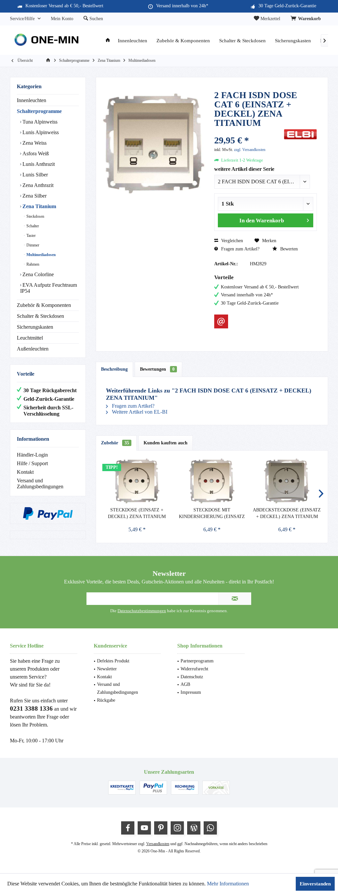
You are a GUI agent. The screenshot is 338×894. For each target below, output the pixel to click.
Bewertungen (157, 369)
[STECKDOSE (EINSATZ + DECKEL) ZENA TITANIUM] (137, 480)
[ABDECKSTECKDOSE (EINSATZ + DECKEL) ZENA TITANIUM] (287, 480)
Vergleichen (231, 240)
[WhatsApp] (210, 828)
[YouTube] (144, 828)
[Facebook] (127, 828)
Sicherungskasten (35, 327)
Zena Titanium (38, 206)
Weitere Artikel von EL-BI (139, 412)
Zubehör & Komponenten (44, 305)
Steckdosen (34, 216)
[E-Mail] (221, 321)
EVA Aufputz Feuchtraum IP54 (48, 288)
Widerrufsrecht (194, 668)
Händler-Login (32, 455)
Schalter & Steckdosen (40, 316)
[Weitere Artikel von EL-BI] (300, 134)
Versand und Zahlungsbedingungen (40, 483)
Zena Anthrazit (37, 185)
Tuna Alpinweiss (39, 122)
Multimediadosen (40, 254)
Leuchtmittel (30, 338)
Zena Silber (34, 196)
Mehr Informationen (228, 883)
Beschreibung (114, 369)
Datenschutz (192, 676)
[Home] (107, 41)
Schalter (32, 226)
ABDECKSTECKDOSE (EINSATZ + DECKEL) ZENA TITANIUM (287, 513)
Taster (30, 235)
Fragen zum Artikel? (239, 248)
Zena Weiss (34, 143)
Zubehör (115, 442)
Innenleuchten (31, 100)
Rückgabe (106, 700)
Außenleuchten (33, 349)
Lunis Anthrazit (38, 164)
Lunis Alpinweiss (40, 132)
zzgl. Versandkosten (249, 149)
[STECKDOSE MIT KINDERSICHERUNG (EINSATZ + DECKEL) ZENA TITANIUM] (212, 480)
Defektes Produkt (113, 660)
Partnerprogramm (197, 660)
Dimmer (32, 245)
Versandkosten (157, 843)
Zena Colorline (37, 274)
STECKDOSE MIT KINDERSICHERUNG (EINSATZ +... (212, 513)
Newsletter (107, 668)
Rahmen (32, 264)
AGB (185, 684)
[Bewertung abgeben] (248, 131)
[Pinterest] (160, 828)
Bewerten (288, 248)
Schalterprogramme (39, 111)
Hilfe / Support (32, 463)
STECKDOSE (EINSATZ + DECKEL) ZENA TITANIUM (137, 513)
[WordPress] (193, 828)
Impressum (191, 692)
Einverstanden (315, 883)
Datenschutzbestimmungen (142, 610)
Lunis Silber (34, 174)
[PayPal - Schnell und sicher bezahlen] (48, 513)
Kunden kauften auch (165, 442)
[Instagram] (177, 828)
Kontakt (25, 472)
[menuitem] (306, 19)
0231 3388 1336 (31, 708)
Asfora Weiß (35, 153)
